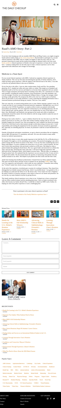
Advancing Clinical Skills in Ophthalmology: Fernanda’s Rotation (37, 225)
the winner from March (27, 58)
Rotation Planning (15, 380)
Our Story (3, 398)
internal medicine (24, 370)
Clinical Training (7, 366)
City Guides (37, 363)
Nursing (5, 376)
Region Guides (45, 376)
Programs (37, 376)
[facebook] (51, 398)
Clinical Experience (48, 363)
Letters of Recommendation (38, 370)
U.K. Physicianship (7, 383)
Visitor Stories (19, 52)
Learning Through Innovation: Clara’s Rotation (16, 337)
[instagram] (47, 398)
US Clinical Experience (26, 383)
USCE (16, 383)
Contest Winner (17, 366)
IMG (12, 370)
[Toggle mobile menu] (58, 4)
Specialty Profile (33, 380)
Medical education (7, 373)
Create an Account (25, 398)
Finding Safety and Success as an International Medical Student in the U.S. (25, 333)
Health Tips (5, 370)
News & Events (52, 373)
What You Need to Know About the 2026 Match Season (19, 351)
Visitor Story (15, 386)
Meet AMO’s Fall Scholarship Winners (22, 222)
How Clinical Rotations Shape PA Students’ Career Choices (20, 328)
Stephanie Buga (6, 52)
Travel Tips (48, 380)
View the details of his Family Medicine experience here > (30, 194)
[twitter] (54, 398)
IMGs (16, 370)
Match (48, 370)
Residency (54, 376)
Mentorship (43, 373)
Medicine (26, 373)
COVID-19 (26, 366)
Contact (2, 401)
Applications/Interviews (19, 363)
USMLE (47, 161)
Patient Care (12, 376)
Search (22, 404)
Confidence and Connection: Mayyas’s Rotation (16, 342)
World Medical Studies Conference (41, 386)
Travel (41, 380)
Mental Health (34, 373)
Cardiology (29, 363)
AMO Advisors (6, 363)
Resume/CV (6, 380)
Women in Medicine (25, 386)
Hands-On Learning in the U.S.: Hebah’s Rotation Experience (7, 225)
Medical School (18, 373)
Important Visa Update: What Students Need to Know (18, 315)
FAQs (1, 404)
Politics (31, 376)
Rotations (24, 380)
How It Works (24, 401)
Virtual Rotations (45, 383)
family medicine (6, 63)
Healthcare (52, 366)
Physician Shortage (22, 376)
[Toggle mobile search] (54, 4)
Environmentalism (42, 366)
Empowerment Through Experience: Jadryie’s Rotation (19, 346)
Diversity (33, 366)
